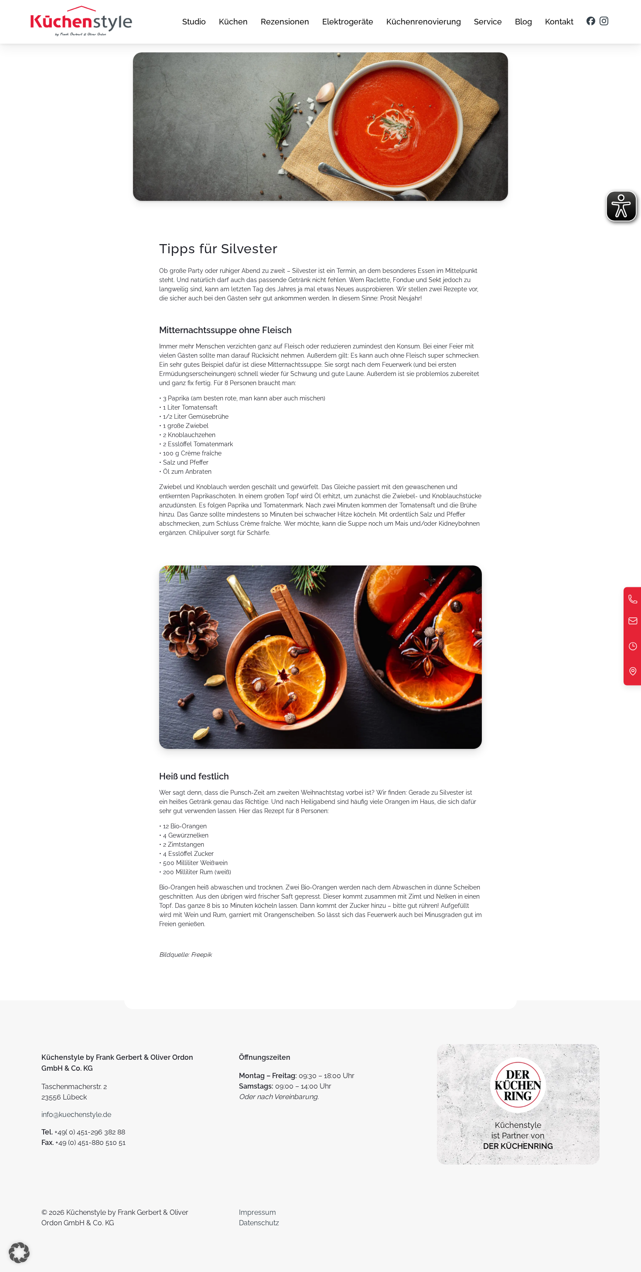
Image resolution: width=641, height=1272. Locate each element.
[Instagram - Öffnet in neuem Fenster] (604, 22)
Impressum (257, 1212)
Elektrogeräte (347, 21)
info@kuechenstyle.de (76, 1114)
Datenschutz (259, 1223)
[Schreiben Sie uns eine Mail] (633, 623)
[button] (19, 1253)
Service (488, 21)
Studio (194, 21)
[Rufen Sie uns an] (633, 601)
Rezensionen (285, 21)
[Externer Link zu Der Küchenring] (518, 1114)
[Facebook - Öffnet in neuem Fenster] (590, 22)
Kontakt (559, 21)
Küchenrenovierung (423, 21)
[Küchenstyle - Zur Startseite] (81, 22)
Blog (523, 21)
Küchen (233, 21)
